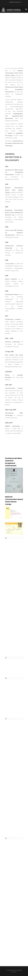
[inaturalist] (7, 4)
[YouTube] (21, 4)
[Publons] (11, 4)
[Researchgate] (14, 4)
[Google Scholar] (9, 4)
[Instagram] (19, 4)
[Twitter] (16, 4)
